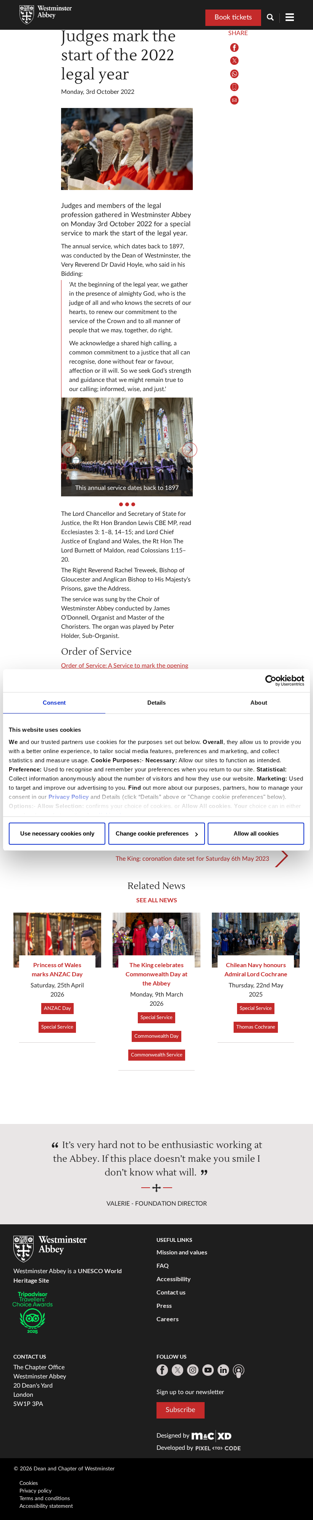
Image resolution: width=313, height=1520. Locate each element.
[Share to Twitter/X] (234, 60)
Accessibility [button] (173, 1278)
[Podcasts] (238, 1371)
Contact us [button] (171, 1292)
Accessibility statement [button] (46, 1506)
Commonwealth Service (156, 1055)
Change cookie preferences (152, 833)
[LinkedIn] (223, 1370)
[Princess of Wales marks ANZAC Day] (57, 940)
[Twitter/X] (177, 1370)
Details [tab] (156, 702)
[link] (211, 1436)
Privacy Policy (68, 797)
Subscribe (180, 1410)
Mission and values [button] (181, 1252)
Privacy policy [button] (35, 1491)
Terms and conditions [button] (44, 1498)
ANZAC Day (57, 1008)
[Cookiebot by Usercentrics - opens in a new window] (270, 680)
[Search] (273, 18)
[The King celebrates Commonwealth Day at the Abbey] (156, 940)
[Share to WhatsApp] (234, 73)
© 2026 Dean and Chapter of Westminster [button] (64, 1469)
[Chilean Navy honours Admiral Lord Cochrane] (256, 940)
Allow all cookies (256, 833)
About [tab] (258, 702)
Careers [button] (167, 1318)
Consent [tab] (54, 702)
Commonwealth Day (156, 1036)
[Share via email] (234, 100)
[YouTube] (208, 1370)
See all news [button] (156, 899)
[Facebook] (162, 1370)
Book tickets (233, 17)
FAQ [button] (162, 1265)
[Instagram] (192, 1370)
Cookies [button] (28, 1483)
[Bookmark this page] (234, 87)
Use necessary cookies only (57, 833)
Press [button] (164, 1305)
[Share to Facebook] (234, 47)
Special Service (57, 1027)
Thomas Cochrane (255, 1027)
